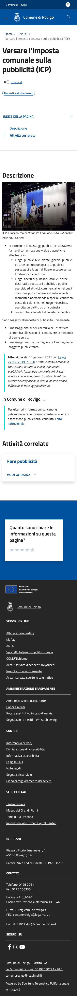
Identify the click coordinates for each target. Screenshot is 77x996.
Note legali (13, 768)
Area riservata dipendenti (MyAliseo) (30, 664)
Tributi (22, 33)
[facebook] (9, 946)
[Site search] (68, 17)
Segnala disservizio (19, 774)
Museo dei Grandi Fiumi (22, 810)
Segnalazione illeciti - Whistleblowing (31, 719)
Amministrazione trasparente (26, 700)
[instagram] (16, 946)
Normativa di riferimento (18, 92)
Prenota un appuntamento (24, 671)
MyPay (10, 639)
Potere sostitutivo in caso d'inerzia (29, 713)
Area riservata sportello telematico (29, 677)
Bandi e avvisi (15, 707)
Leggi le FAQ (14, 762)
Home (9, 33)
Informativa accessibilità (22, 755)
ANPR (10, 645)
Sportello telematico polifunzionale (29, 652)
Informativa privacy (19, 743)
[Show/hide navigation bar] (5, 17)
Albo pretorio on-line (20, 633)
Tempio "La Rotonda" (20, 816)
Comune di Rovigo (16, 5)
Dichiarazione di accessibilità (25, 749)
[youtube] (22, 946)
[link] (22, 475)
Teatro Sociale (15, 804)
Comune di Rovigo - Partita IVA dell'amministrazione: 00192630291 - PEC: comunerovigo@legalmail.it (34, 969)
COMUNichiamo (16, 658)
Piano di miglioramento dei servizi (29, 780)
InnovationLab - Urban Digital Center (31, 823)
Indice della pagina (18, 116)
